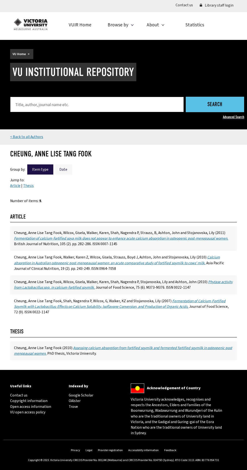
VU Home (19, 54)
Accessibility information (143, 450)
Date (63, 169)
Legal (89, 450)
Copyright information (29, 401)
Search (214, 105)
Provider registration (110, 450)
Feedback (170, 450)
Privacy (75, 450)
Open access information (30, 406)
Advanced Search (233, 117)
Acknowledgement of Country (173, 387)
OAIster (75, 401)
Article (15, 185)
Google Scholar (81, 395)
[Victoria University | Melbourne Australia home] (31, 24)
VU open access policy (27, 412)
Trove (73, 406)
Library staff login (218, 5)
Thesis (28, 185)
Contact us (186, 5)
